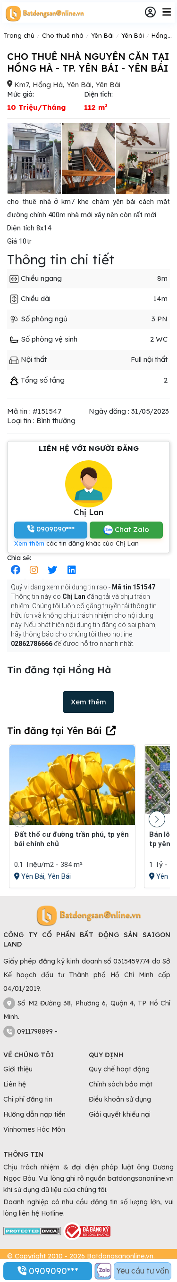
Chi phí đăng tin (27, 1099)
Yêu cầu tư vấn (142, 1270)
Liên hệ (14, 1084)
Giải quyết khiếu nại (120, 1114)
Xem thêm (29, 543)
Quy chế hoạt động (119, 1069)
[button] (157, 819)
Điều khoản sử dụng (120, 1099)
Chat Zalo (131, 529)
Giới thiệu (18, 1069)
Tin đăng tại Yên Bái (54, 730)
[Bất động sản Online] (43, 13)
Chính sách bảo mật (120, 1084)
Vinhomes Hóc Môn (34, 1129)
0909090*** (52, 1270)
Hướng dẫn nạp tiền (34, 1114)
